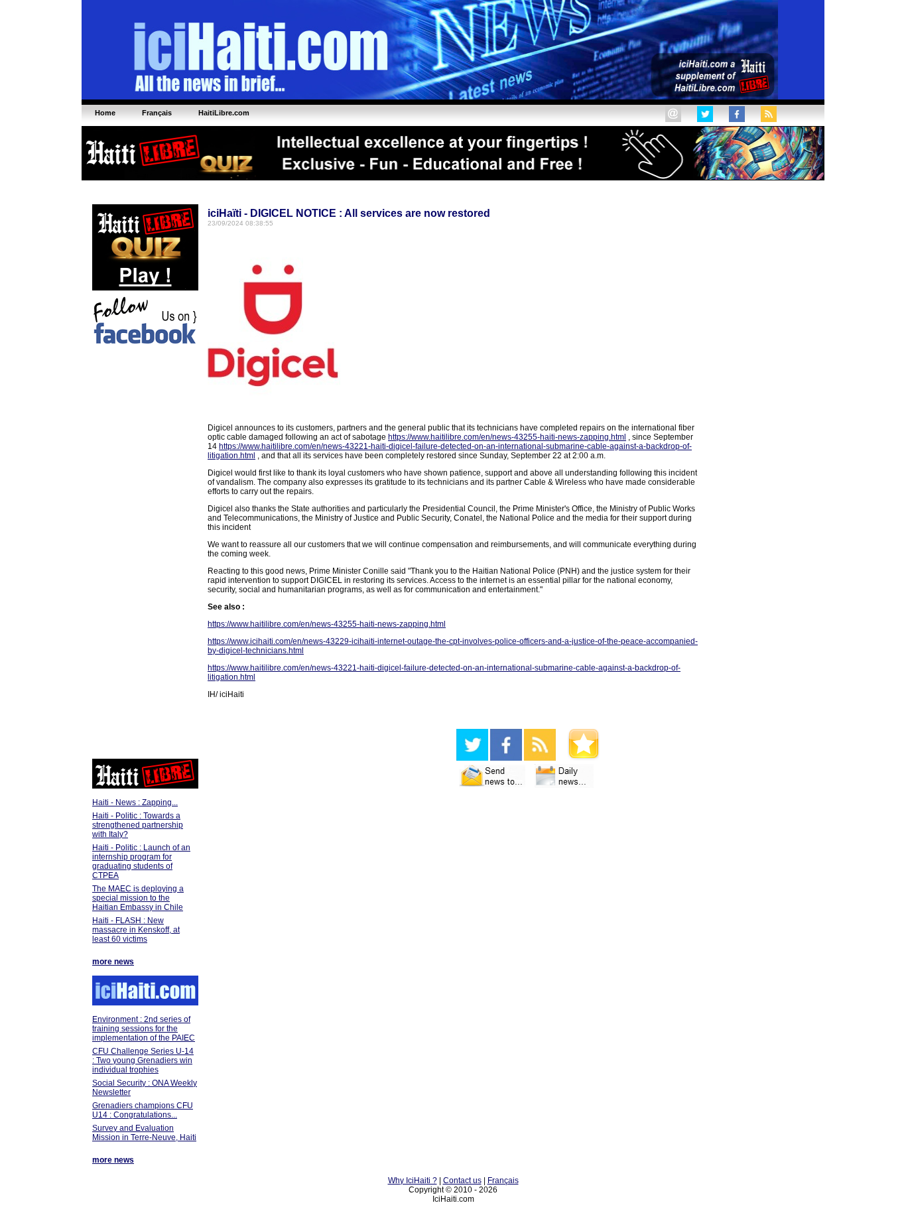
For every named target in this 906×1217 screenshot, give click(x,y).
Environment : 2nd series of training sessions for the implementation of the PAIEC (143, 1029)
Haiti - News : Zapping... (135, 802)
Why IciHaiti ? (412, 1180)
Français (503, 1180)
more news (113, 961)
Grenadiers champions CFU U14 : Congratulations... (142, 1110)
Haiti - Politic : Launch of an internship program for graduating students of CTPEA (141, 861)
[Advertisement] (144, 554)
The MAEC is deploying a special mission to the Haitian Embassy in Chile (138, 898)
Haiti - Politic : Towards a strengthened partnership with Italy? (137, 825)
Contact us (462, 1180)
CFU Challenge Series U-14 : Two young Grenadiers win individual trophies (143, 1060)
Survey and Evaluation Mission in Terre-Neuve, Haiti (144, 1132)
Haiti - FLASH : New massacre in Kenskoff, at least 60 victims (136, 930)
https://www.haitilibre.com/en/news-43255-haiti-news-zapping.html (507, 437)
